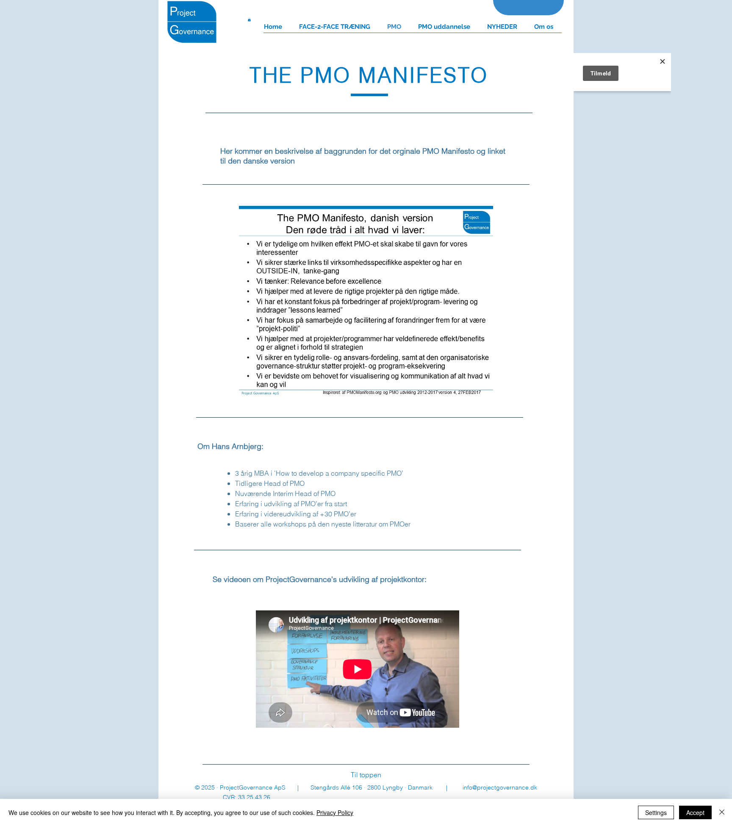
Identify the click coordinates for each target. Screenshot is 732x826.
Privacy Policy (334, 812)
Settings (656, 812)
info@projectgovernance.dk (500, 787)
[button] (249, 19)
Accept (695, 812)
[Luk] (722, 812)
